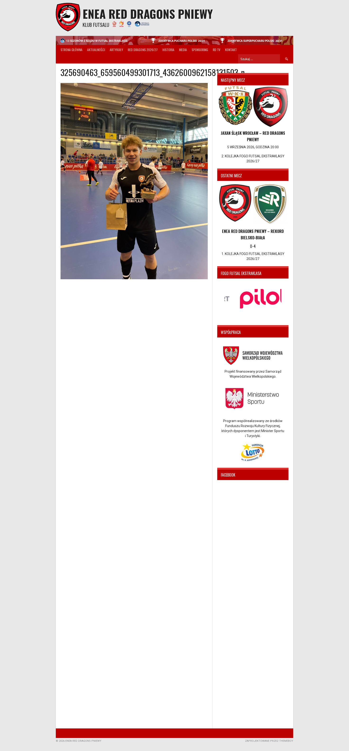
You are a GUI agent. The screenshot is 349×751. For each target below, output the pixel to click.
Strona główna (71, 49)
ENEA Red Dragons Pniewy (148, 13)
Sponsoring (200, 49)
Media (183, 49)
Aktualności (96, 49)
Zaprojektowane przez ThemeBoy (269, 740)
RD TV (216, 49)
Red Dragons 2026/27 (143, 49)
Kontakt (231, 49)
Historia (168, 49)
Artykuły (116, 49)
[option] (253, 299)
